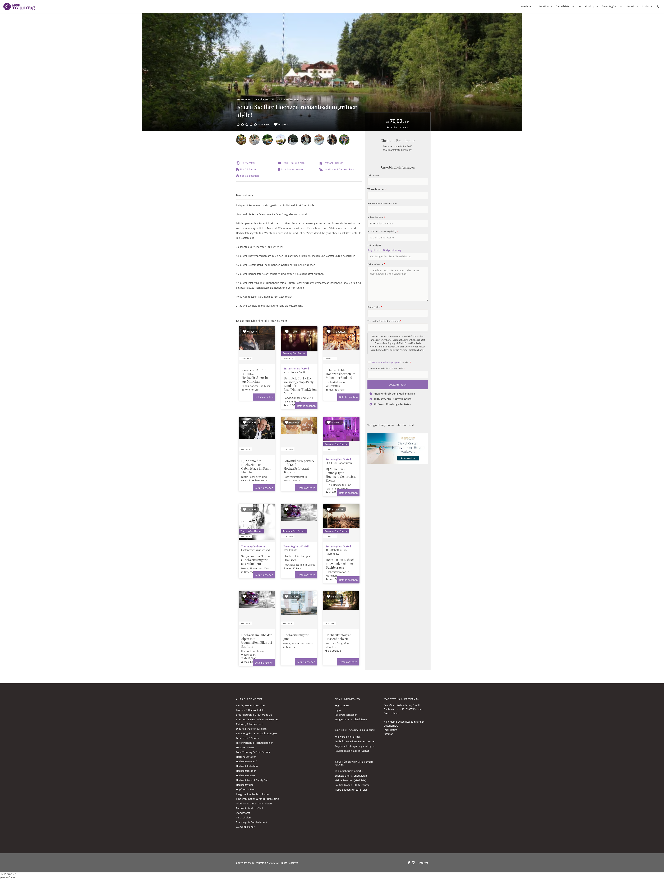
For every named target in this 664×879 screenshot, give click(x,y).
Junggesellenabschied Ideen (252, 794)
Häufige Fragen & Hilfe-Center (352, 750)
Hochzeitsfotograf (246, 761)
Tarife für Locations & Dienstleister (355, 741)
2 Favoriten (337, 509)
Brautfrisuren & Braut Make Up (254, 714)
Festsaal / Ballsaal (334, 163)
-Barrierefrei (248, 163)
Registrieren (342, 705)
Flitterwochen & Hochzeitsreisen (254, 742)
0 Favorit (283, 124)
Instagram (413, 863)
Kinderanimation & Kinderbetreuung (257, 798)
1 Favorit (294, 331)
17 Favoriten (338, 331)
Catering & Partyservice (249, 724)
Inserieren (526, 6)
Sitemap (388, 734)
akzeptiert (391, 362)
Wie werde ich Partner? (348, 736)
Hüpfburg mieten (246, 789)
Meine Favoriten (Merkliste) (350, 780)
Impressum (390, 729)
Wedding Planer (245, 826)
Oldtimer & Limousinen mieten (254, 803)
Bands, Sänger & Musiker (250, 705)
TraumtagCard (610, 6)
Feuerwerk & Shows (247, 738)
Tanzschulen (243, 817)
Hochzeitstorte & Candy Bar (252, 780)
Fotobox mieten (245, 747)
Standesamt (243, 812)
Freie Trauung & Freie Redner (253, 752)
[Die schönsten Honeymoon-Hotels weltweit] (397, 448)
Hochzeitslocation (246, 770)
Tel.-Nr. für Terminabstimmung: (384, 321)
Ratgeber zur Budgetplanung (384, 250)
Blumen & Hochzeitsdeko (250, 710)
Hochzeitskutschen (247, 766)
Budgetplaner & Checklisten (351, 719)
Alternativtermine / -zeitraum (382, 203)
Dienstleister (563, 6)
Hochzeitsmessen (246, 775)
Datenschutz (391, 725)
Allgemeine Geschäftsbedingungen (404, 721)
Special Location (249, 175)
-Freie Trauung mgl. (293, 163)
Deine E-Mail (374, 307)
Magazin (630, 6)
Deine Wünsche (376, 264)
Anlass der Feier (376, 217)
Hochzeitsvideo (244, 784)
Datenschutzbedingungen (385, 362)
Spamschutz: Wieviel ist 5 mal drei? (386, 368)
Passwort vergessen (346, 714)
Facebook (409, 863)
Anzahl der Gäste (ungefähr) (382, 231)
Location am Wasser (293, 169)
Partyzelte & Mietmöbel (249, 808)
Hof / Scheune (248, 169)
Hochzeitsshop (586, 6)
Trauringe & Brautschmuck (251, 822)
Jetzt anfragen (8, 877)
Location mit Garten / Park (339, 169)
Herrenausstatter (246, 756)
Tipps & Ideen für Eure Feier (351, 789)
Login (645, 6)
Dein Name (374, 175)
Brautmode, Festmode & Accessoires (257, 719)
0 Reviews (264, 124)
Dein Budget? (374, 245)
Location (544, 6)
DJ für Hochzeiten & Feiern (251, 728)
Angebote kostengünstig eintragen (355, 746)
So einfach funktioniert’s (349, 771)
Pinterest (423, 862)
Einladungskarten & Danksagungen (256, 733)
